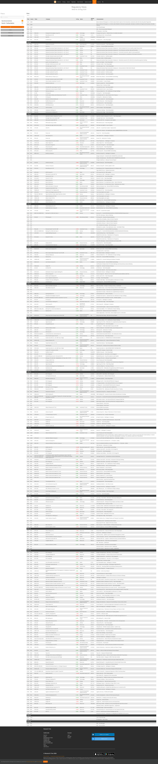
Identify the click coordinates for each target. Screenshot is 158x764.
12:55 (28, 321)
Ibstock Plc (48, 532)
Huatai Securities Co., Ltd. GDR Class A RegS (55, 337)
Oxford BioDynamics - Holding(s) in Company (105, 202)
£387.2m (92, 118)
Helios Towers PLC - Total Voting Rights (104, 142)
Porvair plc (48, 133)
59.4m (92, 327)
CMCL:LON (36, 575)
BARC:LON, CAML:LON (39, 308)
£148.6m (92, 188)
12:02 (28, 354)
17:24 (28, 72)
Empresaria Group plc (50, 391)
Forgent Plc (48, 265)
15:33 (28, 215)
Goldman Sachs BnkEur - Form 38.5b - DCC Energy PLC (107, 453)
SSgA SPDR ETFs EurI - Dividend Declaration (105, 170)
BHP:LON (36, 469)
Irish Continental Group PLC (51, 484)
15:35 (28, 210)
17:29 (28, 64)
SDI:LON (36, 345)
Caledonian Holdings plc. (51, 110)
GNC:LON (36, 44)
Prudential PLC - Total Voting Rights (103, 39)
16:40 (28, 130)
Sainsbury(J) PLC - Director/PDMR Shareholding (106, 281)
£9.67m (92, 107)
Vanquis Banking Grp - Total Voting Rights (105, 148)
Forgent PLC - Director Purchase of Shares (105, 265)
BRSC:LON (36, 581)
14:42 (28, 256)
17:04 (28, 93)
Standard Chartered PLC (51, 486)
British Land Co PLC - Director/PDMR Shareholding (106, 248)
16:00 (28, 190)
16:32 (28, 140)
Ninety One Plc (49, 242)
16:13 (28, 168)
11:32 (28, 391)
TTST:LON (36, 579)
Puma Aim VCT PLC (50, 176)
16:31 (28, 142)
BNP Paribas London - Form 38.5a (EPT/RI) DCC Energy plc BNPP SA (110, 401)
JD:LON (36, 417)
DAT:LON (36, 48)
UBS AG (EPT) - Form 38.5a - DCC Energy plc (105, 373)
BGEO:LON (36, 262)
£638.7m (92, 122)
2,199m (92, 200)
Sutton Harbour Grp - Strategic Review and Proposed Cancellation (110, 518)
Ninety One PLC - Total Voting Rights (104, 242)
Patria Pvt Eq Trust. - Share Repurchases (104, 335)
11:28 (28, 396)
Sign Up (98, 1)
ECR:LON (36, 103)
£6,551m (92, 419)
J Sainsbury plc (49, 281)
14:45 (28, 252)
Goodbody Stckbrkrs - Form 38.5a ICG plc (105, 484)
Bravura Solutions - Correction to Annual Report (106, 544)
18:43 (28, 22)
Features (59, 1)
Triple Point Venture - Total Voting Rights (105, 343)
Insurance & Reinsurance (82, 39)
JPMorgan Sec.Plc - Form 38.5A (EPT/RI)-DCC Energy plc (107, 381)
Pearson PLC (48, 256)
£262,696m (93, 394)
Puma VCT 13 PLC (49, 178)
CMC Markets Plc (49, 135)
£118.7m (92, 271)
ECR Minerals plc (49, 103)
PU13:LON (36, 178)
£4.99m (92, 91)
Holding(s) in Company (101, 577)
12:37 (28, 333)
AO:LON (36, 267)
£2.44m (92, 287)
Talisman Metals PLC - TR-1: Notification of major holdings (108, 91)
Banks (81, 110)
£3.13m (92, 534)
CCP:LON (36, 127)
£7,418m (92, 256)
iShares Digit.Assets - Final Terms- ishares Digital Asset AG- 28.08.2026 (111, 312)
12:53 (28, 325)
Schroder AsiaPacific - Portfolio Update (104, 72)
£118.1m (92, 360)
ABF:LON (36, 244)
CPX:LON (36, 107)
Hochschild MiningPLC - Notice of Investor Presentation (107, 306)
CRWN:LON (36, 198)
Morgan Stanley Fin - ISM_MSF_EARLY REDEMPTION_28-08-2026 (109, 156)
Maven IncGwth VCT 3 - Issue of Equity (104, 475)
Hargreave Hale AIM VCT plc (51, 188)
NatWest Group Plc (50, 352)
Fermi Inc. (48, 46)
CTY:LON (36, 81)
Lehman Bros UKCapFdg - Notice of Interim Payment (107, 219)
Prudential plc (49, 39)
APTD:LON (36, 438)
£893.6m (92, 335)
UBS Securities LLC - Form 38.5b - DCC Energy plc (106, 354)
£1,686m (92, 378)
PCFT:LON (36, 252)
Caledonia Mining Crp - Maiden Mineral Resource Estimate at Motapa (110, 575)
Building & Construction (85, 532)
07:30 (28, 564)
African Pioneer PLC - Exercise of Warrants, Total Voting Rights (109, 530)
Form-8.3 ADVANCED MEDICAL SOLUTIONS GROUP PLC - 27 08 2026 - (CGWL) (112, 443)
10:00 (28, 491)
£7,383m (92, 281)
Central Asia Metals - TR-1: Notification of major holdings (108, 308)
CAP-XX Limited (49, 107)
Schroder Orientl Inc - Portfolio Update (104, 56)
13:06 (28, 310)
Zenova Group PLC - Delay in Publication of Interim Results (108, 411)
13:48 (28, 291)
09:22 (28, 515)
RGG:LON (36, 112)
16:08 (28, 176)
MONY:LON (36, 180)
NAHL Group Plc (49, 304)
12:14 (28, 345)
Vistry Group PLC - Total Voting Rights (104, 146)
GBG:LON (36, 329)
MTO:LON (36, 150)
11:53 (28, 378)
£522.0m (92, 33)
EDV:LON (36, 577)
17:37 (28, 50)
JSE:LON (36, 568)
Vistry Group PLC (49, 146)
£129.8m (92, 192)
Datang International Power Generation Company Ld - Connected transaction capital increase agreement (118, 52)
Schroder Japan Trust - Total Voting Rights (105, 66)
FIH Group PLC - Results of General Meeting (105, 217)
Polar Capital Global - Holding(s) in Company (105, 252)
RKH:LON (36, 564)
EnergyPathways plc (50, 323)
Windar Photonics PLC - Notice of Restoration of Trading (108, 340)
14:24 (28, 267)
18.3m (92, 323)
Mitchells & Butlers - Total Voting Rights (104, 378)
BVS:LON (36, 544)
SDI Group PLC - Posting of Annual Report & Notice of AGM (108, 345)
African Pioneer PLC (50, 530)
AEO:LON (36, 99)
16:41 (28, 127)
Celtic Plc (48, 127)
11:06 (28, 417)
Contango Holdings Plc (50, 554)
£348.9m (92, 414)
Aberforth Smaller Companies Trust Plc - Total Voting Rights (108, 116)
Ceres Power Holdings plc (51, 491)
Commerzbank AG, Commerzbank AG (53, 333)
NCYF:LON (36, 125)
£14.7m (92, 391)
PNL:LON (36, 229)
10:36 (28, 447)
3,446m (92, 46)
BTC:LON (36, 350)
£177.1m (92, 568)
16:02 (28, 188)
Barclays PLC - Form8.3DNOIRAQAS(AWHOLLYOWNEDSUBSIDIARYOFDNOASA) (112, 231)
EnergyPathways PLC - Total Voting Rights (105, 323)
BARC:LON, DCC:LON (38, 387)
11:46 (28, 381)
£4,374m (92, 248)
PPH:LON (36, 122)
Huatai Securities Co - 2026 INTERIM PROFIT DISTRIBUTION (108, 348)
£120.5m (92, 196)
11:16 (28, 403)
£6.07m (92, 99)
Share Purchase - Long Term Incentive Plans (105, 479)
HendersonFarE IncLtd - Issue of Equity (104, 89)
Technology (82, 33)
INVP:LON (36, 419)
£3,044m (92, 81)
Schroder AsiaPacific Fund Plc (52, 72)
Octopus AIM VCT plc (50, 360)
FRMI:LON (36, 46)
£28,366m (93, 93)
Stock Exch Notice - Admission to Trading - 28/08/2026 (107, 548)
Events (68, 1)
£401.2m (92, 252)
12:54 (28, 323)
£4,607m (92, 481)
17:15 (28, 83)
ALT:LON (36, 501)
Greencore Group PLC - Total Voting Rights (105, 44)
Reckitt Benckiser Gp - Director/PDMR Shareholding (107, 208)
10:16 (28, 473)
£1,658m (92, 229)
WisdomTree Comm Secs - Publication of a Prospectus (107, 235)
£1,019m (92, 116)
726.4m (92, 277)
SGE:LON (36, 321)
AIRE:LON (36, 120)
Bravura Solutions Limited (51, 544)
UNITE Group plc (49, 511)
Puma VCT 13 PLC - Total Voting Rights (104, 178)
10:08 (28, 481)
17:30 (28, 62)
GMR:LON (36, 293)
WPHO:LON (36, 340)
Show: (28, 13)
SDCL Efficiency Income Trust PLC (53, 488)
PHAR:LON (36, 273)
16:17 (28, 159)
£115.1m (92, 343)
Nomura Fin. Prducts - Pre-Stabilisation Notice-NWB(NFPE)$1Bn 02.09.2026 (111, 130)
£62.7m (92, 467)
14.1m (92, 35)
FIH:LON (36, 217)
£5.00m (92, 518)
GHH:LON (36, 440)
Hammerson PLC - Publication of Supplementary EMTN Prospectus (110, 368)
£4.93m (92, 554)
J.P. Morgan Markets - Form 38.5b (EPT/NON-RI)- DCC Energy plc (109, 383)
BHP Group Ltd (49, 469)
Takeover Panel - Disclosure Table (103, 85)
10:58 (28, 432)
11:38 (28, 385)
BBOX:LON (36, 481)
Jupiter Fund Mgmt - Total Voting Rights (104, 62)
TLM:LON (36, 91)
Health (81, 202)
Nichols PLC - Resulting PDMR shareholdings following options (109, 566)
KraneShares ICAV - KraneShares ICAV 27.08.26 (106, 520)
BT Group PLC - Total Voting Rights (103, 451)
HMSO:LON (36, 200)
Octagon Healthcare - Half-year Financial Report (106, 159)
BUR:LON (36, 526)
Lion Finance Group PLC (51, 262)
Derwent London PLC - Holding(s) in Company (105, 425)
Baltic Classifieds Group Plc (51, 285)
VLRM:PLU (36, 310)
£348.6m (92, 532)
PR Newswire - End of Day (101, 31)
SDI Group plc (49, 345)
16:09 (28, 174)
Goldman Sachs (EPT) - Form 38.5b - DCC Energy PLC (107, 449)
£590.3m (92, 89)
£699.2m (92, 526)
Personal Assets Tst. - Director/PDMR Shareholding (107, 229)
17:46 (28, 46)
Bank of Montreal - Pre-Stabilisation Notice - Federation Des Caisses (110, 184)
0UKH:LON (36, 182)
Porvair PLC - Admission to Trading (103, 138)
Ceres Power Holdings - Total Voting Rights (105, 491)
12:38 (28, 329)
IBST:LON (36, 532)
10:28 (28, 463)
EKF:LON (36, 515)
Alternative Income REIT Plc (51, 120)
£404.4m (92, 133)
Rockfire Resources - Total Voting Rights (104, 101)
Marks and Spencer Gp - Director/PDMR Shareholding (107, 186)
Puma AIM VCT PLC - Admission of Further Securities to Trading (109, 389)
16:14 (28, 165)
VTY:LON (36, 146)
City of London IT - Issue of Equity (103, 81)
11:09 (28, 414)
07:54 (28, 552)
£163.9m (92, 301)
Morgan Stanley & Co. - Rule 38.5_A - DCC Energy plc (107, 556)
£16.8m (92, 501)
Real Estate (82, 46)
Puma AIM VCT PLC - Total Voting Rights (104, 176)
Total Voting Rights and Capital (102, 192)
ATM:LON (36, 573)
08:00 (28, 542)
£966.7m (92, 146)
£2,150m (92, 44)
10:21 (28, 469)
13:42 (28, 295)
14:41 (28, 259)
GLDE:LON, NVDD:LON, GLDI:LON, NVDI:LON (39, 456)
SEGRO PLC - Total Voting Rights (103, 421)
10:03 (28, 488)
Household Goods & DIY (85, 146)
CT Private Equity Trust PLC (51, 414)
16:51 (28, 118)
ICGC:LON (36, 484)
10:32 (28, 456)
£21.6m (92, 217)
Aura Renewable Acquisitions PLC (53, 562)
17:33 (28, 54)
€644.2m (92, 484)
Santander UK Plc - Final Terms (102, 250)
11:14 (28, 409)
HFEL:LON (36, 89)
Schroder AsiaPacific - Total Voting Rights (105, 74)
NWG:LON (36, 352)
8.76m (92, 310)
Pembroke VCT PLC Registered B (52, 190)
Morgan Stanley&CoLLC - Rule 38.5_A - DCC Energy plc (107, 558)
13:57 (28, 287)
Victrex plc (48, 493)
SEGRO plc (48, 421)
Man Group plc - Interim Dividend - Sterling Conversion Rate (109, 524)
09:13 (28, 520)
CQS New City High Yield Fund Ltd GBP (54, 125)
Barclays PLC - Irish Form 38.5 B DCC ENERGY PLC (106, 387)
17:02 (28, 97)
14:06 (28, 275)
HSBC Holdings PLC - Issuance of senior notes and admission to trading (111, 394)
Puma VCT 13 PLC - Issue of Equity (103, 237)
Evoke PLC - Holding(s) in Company (103, 430)
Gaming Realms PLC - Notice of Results (104, 293)
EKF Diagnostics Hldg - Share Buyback (104, 515)
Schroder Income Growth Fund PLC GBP (54, 70)
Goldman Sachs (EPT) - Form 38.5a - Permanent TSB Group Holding (110, 459)
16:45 (28, 122)
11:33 (28, 389)
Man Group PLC (49, 524)
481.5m (92, 358)
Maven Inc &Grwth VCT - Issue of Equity (104, 477)
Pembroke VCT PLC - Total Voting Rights (104, 190)
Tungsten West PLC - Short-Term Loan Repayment (106, 540)
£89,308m (93, 76)
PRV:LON (36, 133)
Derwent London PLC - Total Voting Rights (105, 83)
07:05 (28, 573)
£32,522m (93, 208)
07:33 (28, 562)
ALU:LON (36, 165)
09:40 (28, 511)
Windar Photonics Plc (50, 340)
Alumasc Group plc (50, 165)
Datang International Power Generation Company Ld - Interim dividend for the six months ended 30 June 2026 (119, 48)
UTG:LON (36, 511)
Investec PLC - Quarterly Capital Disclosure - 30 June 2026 (108, 419)
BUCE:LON (36, 144)
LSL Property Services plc (51, 375)
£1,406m (92, 259)
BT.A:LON (36, 451)
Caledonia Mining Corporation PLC (53, 575)
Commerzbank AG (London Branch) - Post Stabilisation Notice (109, 333)
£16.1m (92, 202)
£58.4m (92, 475)
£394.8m (92, 488)
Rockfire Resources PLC (50, 101)
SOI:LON (36, 56)
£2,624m (92, 511)
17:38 (28, 48)
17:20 (28, 74)
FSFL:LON (36, 118)
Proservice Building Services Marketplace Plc (55, 366)
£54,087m (93, 352)
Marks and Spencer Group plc (52, 186)
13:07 (28, 308)
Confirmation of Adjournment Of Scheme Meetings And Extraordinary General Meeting (114, 264)
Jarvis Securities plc (50, 534)
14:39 (28, 262)
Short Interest (80, 1)
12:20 (28, 340)
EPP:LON (36, 323)
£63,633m (93, 233)
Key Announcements (7, 21)
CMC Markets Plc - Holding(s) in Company (105, 135)
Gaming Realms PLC (50, 293)
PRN (31, 31)
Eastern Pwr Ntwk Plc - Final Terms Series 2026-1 (106, 269)
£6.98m (92, 103)
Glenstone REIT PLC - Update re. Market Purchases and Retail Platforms (111, 538)
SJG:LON (36, 66)
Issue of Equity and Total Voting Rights (104, 360)
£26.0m (92, 340)
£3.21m (92, 265)
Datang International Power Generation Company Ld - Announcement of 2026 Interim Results (115, 68)
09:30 (28, 513)
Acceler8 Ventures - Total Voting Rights (104, 499)
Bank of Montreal (49, 182)
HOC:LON (36, 306)
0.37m (92, 562)
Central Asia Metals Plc (50, 319)
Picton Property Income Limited (52, 140)
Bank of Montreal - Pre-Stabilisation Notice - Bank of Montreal (109, 182)
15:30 (28, 219)
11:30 (28, 394)
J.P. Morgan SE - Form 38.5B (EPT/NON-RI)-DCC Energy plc (108, 385)
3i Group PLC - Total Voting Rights (103, 93)
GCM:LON (36, 105)
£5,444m (92, 354)
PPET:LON (36, 335)
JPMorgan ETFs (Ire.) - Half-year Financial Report (106, 358)
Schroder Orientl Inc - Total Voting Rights (105, 79)
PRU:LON (36, 39)
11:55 (28, 373)
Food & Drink (82, 566)
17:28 (28, 68)
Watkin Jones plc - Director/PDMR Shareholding (106, 447)
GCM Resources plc (50, 105)
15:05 (28, 235)
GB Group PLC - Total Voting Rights (103, 331)
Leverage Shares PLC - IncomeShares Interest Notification (108, 456)
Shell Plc (47, 37)
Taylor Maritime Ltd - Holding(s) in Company (105, 194)
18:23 (28, 33)
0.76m (92, 411)
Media (81, 256)
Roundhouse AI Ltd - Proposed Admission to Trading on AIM (108, 168)
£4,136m (92, 417)
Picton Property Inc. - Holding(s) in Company (105, 140)
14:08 (28, 273)
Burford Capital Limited (51, 526)
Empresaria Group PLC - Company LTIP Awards (106, 391)
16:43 (28, 125)
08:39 (28, 532)
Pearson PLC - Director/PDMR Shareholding (105, 256)
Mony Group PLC (49, 180)
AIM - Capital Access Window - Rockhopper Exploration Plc (108, 564)
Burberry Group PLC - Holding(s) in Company (105, 153)
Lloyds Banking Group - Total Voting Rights (105, 233)
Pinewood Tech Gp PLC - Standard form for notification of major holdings (111, 295)
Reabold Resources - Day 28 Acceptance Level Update (107, 356)
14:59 (28, 248)
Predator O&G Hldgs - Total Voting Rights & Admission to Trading (109, 279)
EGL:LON (36, 95)
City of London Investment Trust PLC (53, 81)
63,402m (92, 182)
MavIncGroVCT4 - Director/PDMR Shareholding (106, 471)
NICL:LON (36, 566)
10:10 (28, 479)
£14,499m (93, 244)
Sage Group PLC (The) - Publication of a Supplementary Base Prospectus (111, 321)
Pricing (64, 1)
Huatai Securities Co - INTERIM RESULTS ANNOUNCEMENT (108, 337)
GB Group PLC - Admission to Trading (104, 329)
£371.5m (92, 140)
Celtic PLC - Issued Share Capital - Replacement (106, 127)
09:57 (28, 497)
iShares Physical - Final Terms (102, 403)
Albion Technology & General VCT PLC (53, 192)
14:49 (28, 250)
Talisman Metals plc (50, 91)
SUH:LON (36, 518)
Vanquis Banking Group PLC (51, 148)
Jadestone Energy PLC (50, 568)
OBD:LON (36, 202)
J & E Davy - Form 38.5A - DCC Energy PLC (105, 509)
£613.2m (92, 56)
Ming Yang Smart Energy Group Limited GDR (55, 315)
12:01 (28, 356)
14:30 (28, 264)
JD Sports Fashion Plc (50, 417)
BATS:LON (36, 76)
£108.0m (92, 515)
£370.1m (92, 329)
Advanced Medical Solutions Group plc (54, 443)
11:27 (28, 399)
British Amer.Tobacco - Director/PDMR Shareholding (107, 76)
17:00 (28, 99)
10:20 (28, 471)
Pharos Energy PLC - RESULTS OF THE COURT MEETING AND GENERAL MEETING (112, 273)
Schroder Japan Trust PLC (51, 66)
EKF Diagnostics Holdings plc (52, 515)
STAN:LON (36, 486)
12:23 (28, 337)
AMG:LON (36, 287)
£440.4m (92, 66)
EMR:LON (36, 391)
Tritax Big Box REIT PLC (50, 481)
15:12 (28, 233)
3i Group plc (48, 93)
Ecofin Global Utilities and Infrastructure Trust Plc (56, 95)
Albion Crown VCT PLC (50, 198)
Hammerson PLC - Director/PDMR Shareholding (106, 200)
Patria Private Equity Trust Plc (52, 335)
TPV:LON (36, 343)
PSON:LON (36, 256)
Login (94, 1)
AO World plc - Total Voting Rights (103, 267)
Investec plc (48, 419)
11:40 (28, 383)
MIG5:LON (36, 467)
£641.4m (92, 299)
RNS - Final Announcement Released (104, 29)
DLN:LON (36, 83)
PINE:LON (36, 33)
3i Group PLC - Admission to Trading (104, 97)
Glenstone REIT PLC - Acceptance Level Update (106, 120)
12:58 (28, 319)
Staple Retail (82, 281)
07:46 (28, 558)
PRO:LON (36, 366)
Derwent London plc (50, 83)
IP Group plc (48, 299)
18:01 (28, 35)
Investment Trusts (84, 56)
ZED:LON (36, 411)
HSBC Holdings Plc (49, 394)
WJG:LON (36, 447)
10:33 (28, 449)
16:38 (28, 133)
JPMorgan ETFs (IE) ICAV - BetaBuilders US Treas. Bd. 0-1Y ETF (58, 358)
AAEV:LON (36, 196)
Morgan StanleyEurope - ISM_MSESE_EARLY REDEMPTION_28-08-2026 (110, 158)
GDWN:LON (36, 259)
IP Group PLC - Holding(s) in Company (104, 299)
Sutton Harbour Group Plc (51, 518)
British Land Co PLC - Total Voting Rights (104, 275)
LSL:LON (36, 375)
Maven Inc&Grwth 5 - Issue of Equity (104, 467)
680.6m (92, 463)
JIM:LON (36, 534)
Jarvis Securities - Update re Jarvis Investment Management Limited (110, 534)
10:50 (28, 440)
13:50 (28, 289)
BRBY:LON (36, 153)
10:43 (28, 445)
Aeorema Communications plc (52, 99)
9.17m (92, 350)
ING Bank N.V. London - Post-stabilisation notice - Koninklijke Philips (110, 227)
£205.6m (92, 430)
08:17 (28, 538)
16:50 (28, 120)
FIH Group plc (49, 217)
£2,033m (92, 135)
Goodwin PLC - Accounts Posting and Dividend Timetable (108, 259)
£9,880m (92, 321)
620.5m (92, 499)
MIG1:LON (36, 477)
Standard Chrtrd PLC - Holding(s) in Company (105, 486)
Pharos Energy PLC (50, 273)
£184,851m (93, 37)
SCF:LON (36, 70)
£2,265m (92, 83)
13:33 (28, 299)
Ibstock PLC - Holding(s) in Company (103, 532)
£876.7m (92, 62)
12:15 (28, 343)
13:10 (28, 304)
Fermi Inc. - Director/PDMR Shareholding (105, 46)
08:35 (28, 534)
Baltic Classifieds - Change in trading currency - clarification (108, 285)
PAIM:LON (36, 176)
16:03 (28, 184)
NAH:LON (36, 304)
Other (81, 58)
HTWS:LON (36, 142)
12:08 (28, 350)
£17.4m (92, 366)
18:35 (28, 27)
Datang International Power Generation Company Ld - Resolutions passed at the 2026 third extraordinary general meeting (121, 60)
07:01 (28, 575)
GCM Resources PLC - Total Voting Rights (104, 105)
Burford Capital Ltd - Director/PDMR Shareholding (106, 526)
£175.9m (92, 127)
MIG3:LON (36, 475)
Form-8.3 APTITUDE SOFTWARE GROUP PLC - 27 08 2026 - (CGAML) (110, 438)
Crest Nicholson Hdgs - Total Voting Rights (105, 301)
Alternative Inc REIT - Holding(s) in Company (105, 174)
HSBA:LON (36, 394)
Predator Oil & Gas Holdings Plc (52, 279)
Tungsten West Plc (50, 463)
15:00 (28, 242)
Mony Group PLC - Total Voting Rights (104, 180)
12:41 (28, 327)
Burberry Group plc (50, 153)
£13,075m (93, 421)
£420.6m (92, 566)
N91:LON (36, 242)
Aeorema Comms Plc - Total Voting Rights (105, 99)
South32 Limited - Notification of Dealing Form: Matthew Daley (109, 507)
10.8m (92, 530)
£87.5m (92, 471)
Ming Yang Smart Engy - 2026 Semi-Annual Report (106, 315)
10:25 (28, 465)
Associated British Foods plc (51, 244)
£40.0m (92, 447)
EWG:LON (36, 277)
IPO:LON (36, 299)
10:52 (28, 438)
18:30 (28, 29)
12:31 (28, 335)
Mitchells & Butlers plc (50, 378)
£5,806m (92, 262)
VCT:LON (36, 493)
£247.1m (92, 70)
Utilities (81, 48)
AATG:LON (36, 192)
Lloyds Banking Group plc (51, 233)
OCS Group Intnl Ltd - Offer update (103, 172)
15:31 (28, 217)
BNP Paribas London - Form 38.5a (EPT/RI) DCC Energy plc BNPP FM (110, 399)
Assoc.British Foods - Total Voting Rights (104, 244)
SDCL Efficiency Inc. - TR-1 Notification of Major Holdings (108, 488)
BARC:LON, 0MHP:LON (39, 213)
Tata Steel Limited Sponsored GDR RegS (54, 579)
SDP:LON (36, 72)
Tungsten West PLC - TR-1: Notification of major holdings (108, 463)
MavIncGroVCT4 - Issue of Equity (103, 473)
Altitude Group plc (50, 501)
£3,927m (92, 153)
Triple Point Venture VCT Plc (51, 343)
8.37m (92, 176)
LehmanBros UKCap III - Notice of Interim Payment (107, 223)
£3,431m (92, 306)
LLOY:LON (36, 233)
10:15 (28, 475)
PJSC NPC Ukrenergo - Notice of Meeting (104, 215)
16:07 (28, 180)
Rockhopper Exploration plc (51, 564)
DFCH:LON (36, 271)
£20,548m (93, 451)
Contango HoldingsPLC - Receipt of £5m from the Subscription (109, 554)
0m (91, 48)
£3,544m (92, 524)
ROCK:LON (36, 101)
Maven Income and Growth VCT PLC (53, 477)
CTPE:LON (36, 414)
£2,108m (92, 142)
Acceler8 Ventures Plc (50, 499)
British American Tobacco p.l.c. (52, 76)
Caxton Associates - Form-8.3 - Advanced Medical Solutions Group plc (110, 536)
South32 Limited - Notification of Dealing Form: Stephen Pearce (109, 505)
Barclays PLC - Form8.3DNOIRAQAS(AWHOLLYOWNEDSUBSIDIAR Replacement (112, 213)
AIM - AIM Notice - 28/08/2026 (102, 542)
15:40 (28, 206)
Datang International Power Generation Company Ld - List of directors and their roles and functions (117, 50)
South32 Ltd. (48, 505)
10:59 (28, 430)
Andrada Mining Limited (51, 573)
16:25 (28, 156)
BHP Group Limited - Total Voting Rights (104, 469)
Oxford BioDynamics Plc (51, 202)
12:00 (28, 360)
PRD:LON (36, 279)
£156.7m (92, 362)
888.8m (92, 285)
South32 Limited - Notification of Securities (105, 513)
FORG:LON (36, 265)
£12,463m (93, 505)
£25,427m (93, 39)
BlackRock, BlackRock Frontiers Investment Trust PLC (56, 297)
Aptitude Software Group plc (52, 438)
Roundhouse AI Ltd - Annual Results (104, 35)
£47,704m (93, 486)
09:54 (28, 499)
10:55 (28, 435)
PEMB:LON (36, 190)
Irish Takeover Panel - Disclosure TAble (104, 503)
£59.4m (92, 477)
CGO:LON (36, 554)
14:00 (28, 277)
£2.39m (92, 110)
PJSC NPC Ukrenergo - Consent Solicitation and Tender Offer (109, 240)
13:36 (28, 297)
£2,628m (92, 162)
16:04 (28, 182)
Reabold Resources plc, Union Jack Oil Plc (54, 356)
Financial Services (83, 148)
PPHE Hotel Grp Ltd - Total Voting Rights (104, 122)
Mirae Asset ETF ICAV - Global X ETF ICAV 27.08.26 (106, 522)
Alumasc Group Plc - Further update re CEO (105, 165)
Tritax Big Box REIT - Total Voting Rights (104, 481)
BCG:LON (36, 285)
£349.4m (92, 125)
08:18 (28, 536)
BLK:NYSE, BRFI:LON (38, 297)
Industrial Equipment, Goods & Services (84, 133)
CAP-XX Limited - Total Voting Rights (103, 107)
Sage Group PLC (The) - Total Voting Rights (105, 364)
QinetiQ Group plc (49, 162)
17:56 (28, 44)
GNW (31, 22)
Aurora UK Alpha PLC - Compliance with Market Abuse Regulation (110, 362)
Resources (82, 91)
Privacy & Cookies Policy (30, 761)
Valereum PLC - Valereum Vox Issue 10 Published (106, 310)
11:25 (28, 401)
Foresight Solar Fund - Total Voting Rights (105, 118)
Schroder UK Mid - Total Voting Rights (104, 64)
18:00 (28, 37)
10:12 (28, 477)
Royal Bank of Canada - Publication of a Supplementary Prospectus (110, 289)
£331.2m (92, 440)
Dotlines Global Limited (51, 327)
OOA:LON (36, 360)
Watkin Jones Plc (49, 447)
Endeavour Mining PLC (50, 577)
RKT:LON (36, 208)
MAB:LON (36, 378)
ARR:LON (36, 362)
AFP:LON (36, 530)
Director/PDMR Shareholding (102, 407)
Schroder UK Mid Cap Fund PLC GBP (53, 58)
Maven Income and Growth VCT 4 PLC (53, 471)
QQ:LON (36, 162)
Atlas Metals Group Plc (50, 287)
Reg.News (74, 1)
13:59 (28, 285)
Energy (81, 37)
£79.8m (92, 293)
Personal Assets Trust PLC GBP (52, 229)
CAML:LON (36, 319)
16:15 (28, 162)
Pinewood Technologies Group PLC (53, 33)
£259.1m (92, 58)
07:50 (28, 554)
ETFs (81, 358)
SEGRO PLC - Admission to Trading (103, 423)
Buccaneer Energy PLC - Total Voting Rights (105, 144)
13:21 (28, 301)
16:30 (28, 144)
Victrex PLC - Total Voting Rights (103, 493)
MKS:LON (36, 186)
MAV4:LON (36, 471)
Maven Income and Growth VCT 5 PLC (53, 467)
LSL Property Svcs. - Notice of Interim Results (105, 375)
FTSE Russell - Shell (100, 37)
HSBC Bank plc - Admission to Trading (104, 445)
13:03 (28, 315)
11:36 (28, 387)
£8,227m (92, 186)
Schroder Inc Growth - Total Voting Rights (105, 70)
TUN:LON (36, 463)
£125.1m (92, 273)
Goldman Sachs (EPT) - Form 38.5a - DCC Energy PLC (107, 461)
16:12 (28, 170)
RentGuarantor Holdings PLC (52, 112)
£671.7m (92, 564)
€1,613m (92, 459)
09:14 (28, 518)
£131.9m (92, 573)
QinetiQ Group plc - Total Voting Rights (104, 162)
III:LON (35, 93)
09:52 (28, 501)
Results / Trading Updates (8, 23)
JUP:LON (36, 62)
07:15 (28, 568)
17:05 (28, 91)
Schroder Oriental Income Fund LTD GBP (54, 56)
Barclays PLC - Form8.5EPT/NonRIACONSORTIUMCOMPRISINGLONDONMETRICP (112, 396)
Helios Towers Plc (49, 142)
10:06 (28, 484)
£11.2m (92, 101)
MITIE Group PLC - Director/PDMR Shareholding (106, 150)
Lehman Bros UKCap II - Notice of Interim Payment (107, 221)
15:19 (28, 227)
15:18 (28, 229)
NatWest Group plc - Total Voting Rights (104, 352)
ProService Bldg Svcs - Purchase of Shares (105, 366)
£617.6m (92, 443)
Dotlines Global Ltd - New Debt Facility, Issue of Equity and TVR (109, 327)
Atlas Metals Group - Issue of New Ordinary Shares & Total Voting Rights (111, 287)
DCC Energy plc (49, 354)
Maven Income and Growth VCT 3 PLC (53, 475)
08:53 (28, 530)
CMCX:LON (36, 135)
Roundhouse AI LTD (50, 35)
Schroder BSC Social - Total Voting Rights (105, 87)
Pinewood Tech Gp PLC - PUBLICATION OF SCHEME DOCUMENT (109, 33)
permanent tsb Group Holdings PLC (53, 459)
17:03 (28, 95)
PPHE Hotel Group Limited (51, 122)
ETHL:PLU (36, 35)
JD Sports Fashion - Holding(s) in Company (105, 417)
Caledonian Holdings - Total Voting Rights (105, 110)
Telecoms (82, 142)
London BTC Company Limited (52, 350)
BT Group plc (48, 451)
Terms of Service (39, 761)
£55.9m (92, 120)
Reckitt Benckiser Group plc (51, 208)
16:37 (28, 135)
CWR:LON (36, 491)
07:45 (28, 560)
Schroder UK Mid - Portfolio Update (103, 58)
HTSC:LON (36, 337)
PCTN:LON (36, 140)
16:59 (28, 116)
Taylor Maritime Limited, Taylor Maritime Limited (56, 194)
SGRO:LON (36, 421)
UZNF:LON (36, 570)
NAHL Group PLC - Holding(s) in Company (105, 304)
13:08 (28, 306)
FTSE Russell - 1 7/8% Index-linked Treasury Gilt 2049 (107, 325)
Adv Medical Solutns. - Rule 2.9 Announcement (106, 465)
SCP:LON (36, 58)
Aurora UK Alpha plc (50, 362)
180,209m (93, 469)
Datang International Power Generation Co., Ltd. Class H (57, 48)
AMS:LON (36, 443)
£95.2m (92, 345)
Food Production (83, 44)
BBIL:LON (36, 358)
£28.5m (92, 279)
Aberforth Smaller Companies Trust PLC (54, 116)
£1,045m (92, 180)
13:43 (28, 293)
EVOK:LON (36, 430)
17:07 (28, 89)
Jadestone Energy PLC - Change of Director (105, 568)
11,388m (92, 577)
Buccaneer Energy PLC (50, 144)
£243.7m (92, 178)
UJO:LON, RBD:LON (38, 356)
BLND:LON (36, 248)
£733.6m (92, 493)
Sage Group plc (49, 321)
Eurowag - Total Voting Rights (102, 277)
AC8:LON (36, 499)
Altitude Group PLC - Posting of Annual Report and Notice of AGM (110, 501)
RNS (31, 29)
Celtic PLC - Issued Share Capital (103, 210)
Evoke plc (48, 430)
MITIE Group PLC (49, 150)
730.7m (92, 544)
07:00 (28, 577)
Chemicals (82, 493)
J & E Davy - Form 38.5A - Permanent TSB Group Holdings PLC (109, 497)
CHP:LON (36, 110)
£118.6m (92, 438)
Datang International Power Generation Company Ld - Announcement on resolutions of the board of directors (119, 54)
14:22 (28, 269)
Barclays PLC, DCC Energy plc (52, 387)
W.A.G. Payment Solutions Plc (52, 277)
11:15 (28, 407)
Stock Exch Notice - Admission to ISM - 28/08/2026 (106, 546)
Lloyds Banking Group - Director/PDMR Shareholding (107, 370)
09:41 (28, 509)
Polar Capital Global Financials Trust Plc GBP (55, 252)
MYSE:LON (36, 315)
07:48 (28, 556)
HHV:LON (36, 188)
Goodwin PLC (48, 259)
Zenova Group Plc (49, 411)
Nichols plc (48, 566)
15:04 (28, 237)
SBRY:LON (36, 281)
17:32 (28, 58)
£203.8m (92, 190)
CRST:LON (36, 301)
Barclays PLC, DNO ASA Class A (52, 213)
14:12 (28, 271)
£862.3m (92, 491)
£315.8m (92, 319)
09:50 (28, 503)
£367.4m (92, 575)
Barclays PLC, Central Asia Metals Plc (53, 308)
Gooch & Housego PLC (50, 440)
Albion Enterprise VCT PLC (51, 196)
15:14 (28, 231)
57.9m (92, 87)
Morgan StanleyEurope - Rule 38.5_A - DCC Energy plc (107, 552)
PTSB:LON (36, 459)
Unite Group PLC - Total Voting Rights (104, 511)
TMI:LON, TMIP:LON (38, 194)
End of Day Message (100, 27)
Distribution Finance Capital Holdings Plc (54, 271)
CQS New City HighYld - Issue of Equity (104, 125)
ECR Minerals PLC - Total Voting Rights (104, 103)
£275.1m (92, 375)
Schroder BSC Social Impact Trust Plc (53, 87)
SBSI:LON (36, 87)
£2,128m (92, 242)
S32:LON (36, 505)
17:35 (28, 52)
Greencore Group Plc (50, 44)
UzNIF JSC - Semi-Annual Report (103, 570)
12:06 (28, 352)
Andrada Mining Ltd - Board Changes (104, 573)
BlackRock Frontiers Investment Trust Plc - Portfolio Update (108, 297)
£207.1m (92, 148)
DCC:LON (36, 354)
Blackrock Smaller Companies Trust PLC (54, 581)
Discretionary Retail (84, 186)
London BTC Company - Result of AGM (104, 350)
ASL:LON (36, 116)
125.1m (92, 112)
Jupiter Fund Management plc (52, 62)
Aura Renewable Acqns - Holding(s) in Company (106, 562)
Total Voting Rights (100, 188)
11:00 (28, 419)
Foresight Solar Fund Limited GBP (53, 118)
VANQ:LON (36, 148)
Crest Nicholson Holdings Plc (52, 301)
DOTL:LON (36, 327)
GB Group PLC (49, 329)
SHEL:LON (36, 37)
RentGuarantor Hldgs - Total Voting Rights (105, 112)
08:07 (28, 540)
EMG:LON (36, 524)
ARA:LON (36, 562)
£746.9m (92, 72)
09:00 (28, 524)
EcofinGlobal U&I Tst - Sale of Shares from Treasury (107, 95)
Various (81, 194)
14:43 (28, 254)
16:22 (28, 158)
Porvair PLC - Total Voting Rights (103, 133)
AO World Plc (48, 267)
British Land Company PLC (51, 248)
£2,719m (92, 150)
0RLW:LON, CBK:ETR (38, 333)
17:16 (28, 79)
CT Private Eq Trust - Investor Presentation (105, 414)
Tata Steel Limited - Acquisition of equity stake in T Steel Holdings (110, 579)
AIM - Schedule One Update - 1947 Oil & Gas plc (106, 225)
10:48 (28, 443)
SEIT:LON (36, 488)
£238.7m (92, 95)
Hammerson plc (49, 200)
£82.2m (92, 165)
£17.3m (92, 304)
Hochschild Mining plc (50, 306)
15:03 (28, 240)
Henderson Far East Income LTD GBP (53, 89)
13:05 (28, 312)
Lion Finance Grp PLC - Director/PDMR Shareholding (107, 262)
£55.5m (92, 105)
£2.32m (92, 144)
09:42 (28, 505)
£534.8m (92, 267)
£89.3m (92, 198)
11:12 (28, 411)
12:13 (28, 348)
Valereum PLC (49, 310)
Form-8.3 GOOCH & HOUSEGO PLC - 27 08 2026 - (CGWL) (108, 440)
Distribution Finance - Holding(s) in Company (105, 271)
